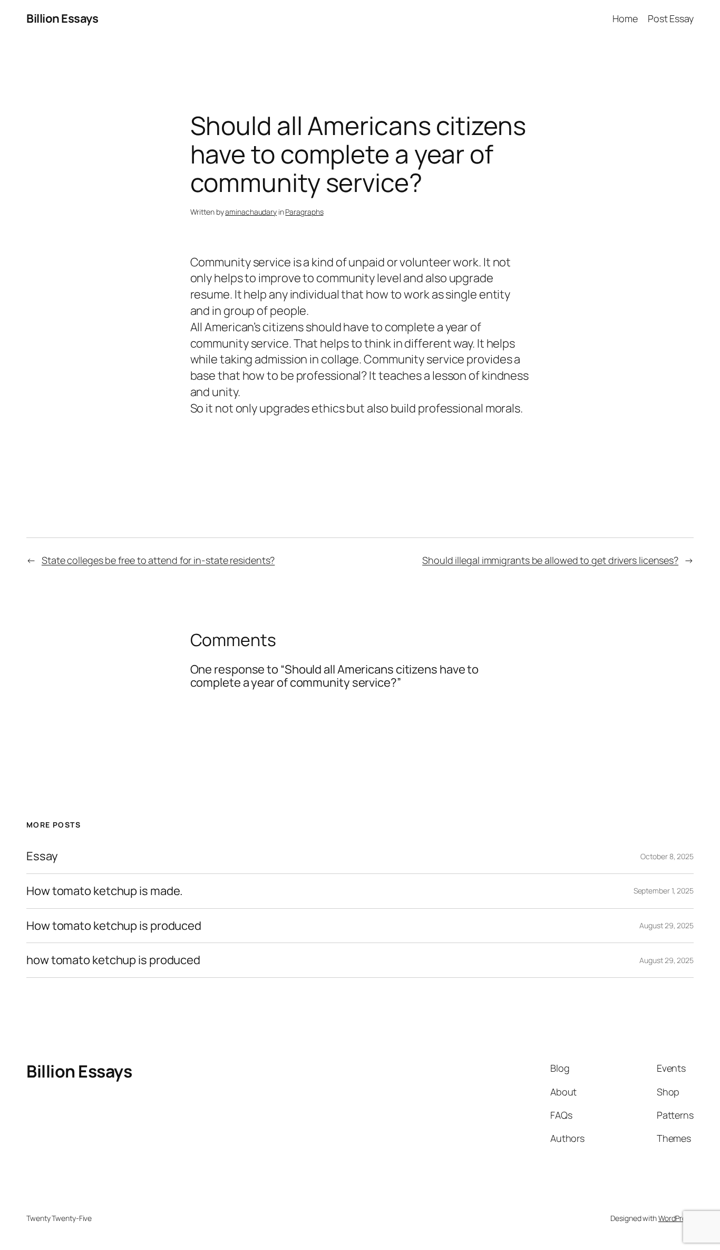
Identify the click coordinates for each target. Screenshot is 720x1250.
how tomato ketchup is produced (113, 960)
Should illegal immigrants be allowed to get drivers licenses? (550, 560)
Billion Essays (62, 18)
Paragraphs (304, 212)
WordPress (676, 1218)
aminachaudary (251, 212)
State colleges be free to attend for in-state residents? (158, 560)
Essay (42, 856)
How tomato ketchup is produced (113, 925)
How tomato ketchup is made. (104, 891)
